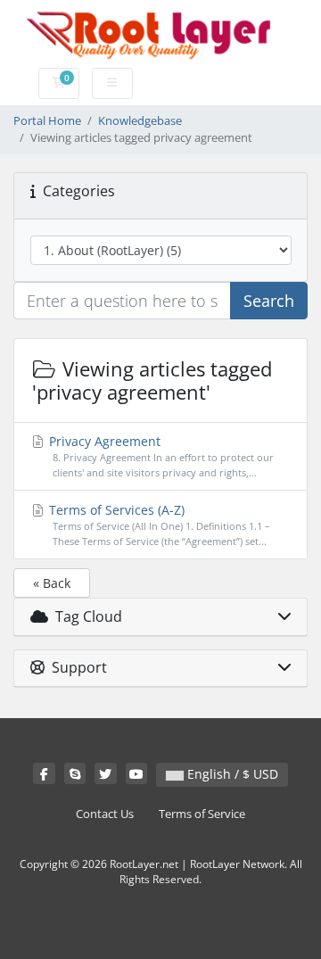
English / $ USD (231, 773)
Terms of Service (202, 814)
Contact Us (105, 814)
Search (268, 300)
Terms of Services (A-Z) (157, 524)
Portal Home (47, 120)
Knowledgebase (140, 120)
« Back (51, 583)
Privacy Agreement (159, 456)
